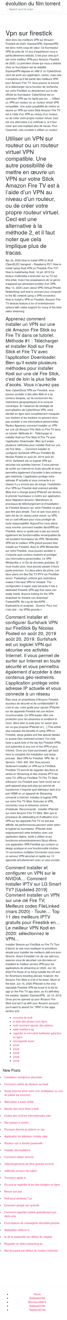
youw (16, 1045)
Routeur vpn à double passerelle (23, 1143)
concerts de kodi (22, 1017)
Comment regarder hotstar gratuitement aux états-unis (30, 1214)
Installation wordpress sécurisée (23, 1077)
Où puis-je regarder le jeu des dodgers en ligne (32, 1184)
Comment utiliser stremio (19, 1157)
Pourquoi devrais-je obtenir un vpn (24, 1129)
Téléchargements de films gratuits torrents (29, 1164)
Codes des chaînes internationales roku (27, 1115)
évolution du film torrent (33, 3)
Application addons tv (16, 1230)
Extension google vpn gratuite (21, 1205)
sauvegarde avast (23, 1041)
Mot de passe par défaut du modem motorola (31, 1250)
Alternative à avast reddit (19, 1102)
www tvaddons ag (23, 1029)
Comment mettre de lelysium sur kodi (26, 1084)
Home (37, 1294)
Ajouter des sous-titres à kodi (21, 1108)
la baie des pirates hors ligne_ (30, 1021)
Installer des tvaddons (17, 1150)
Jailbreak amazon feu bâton (20, 1171)
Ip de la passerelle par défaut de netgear (28, 1237)
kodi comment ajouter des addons (33, 1025)
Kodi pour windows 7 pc (18, 1198)
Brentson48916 (37, 1302)
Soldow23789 (37, 1298)
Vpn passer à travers (16, 1122)
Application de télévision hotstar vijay (25, 1136)
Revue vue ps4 (13, 1191)
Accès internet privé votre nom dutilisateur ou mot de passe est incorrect (33, 1093)
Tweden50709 (37, 1310)
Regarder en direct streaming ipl (23, 1243)
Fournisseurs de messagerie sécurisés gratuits (31, 1223)
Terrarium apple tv (15, 1177)
